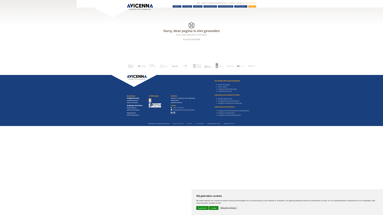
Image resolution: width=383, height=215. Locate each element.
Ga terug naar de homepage (191, 39)
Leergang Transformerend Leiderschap (230, 103)
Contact (252, 6)
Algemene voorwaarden (178, 123)
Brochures (240, 3)
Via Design (218, 123)
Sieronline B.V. (232, 123)
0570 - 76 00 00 (201, 3)
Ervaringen (187, 6)
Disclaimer (189, 123)
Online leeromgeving (250, 3)
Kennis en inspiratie (225, 6)
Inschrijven (232, 3)
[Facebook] (172, 113)
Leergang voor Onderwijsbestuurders (229, 115)
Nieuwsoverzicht (210, 6)
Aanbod (176, 6)
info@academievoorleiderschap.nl (217, 3)
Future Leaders (222, 87)
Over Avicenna (240, 6)
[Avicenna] (140, 4)
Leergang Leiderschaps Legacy (227, 89)
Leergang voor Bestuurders (226, 113)
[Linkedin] (174, 113)
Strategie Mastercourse (225, 99)
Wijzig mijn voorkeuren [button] (228, 208)
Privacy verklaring (200, 123)
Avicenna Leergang (224, 85)
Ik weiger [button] (214, 208)
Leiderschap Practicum (225, 91)
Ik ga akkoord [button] (202, 208)
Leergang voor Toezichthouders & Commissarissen (233, 111)
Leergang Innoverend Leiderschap (228, 101)
